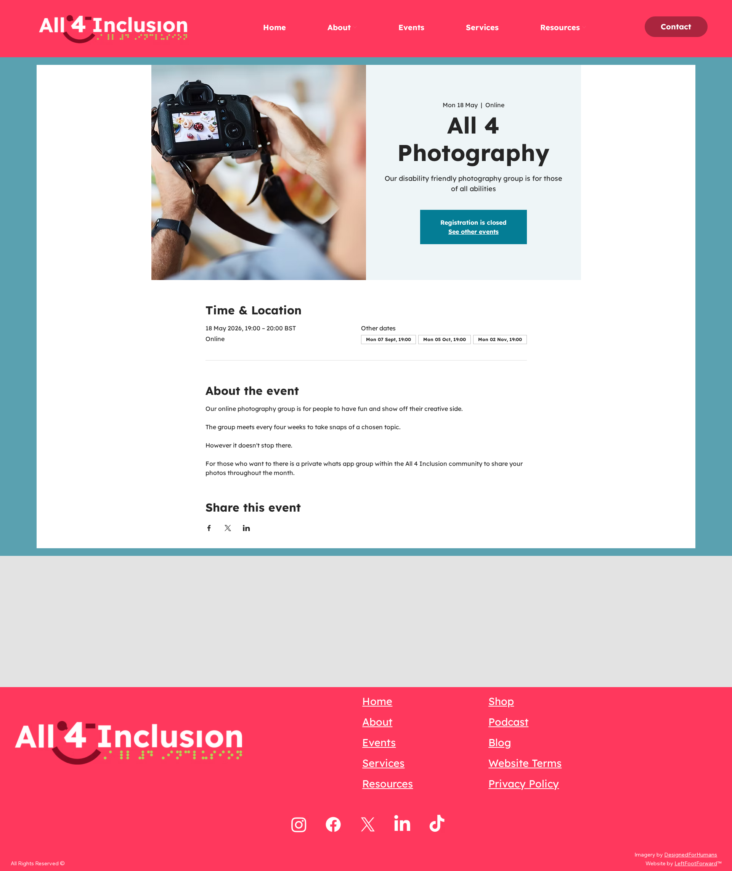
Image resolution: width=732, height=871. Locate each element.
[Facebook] (333, 824)
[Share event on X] (227, 528)
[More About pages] (355, 27)
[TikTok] (437, 824)
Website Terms (525, 763)
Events (379, 742)
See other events (473, 231)
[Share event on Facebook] (209, 528)
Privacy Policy (523, 783)
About (377, 721)
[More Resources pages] (584, 27)
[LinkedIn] (402, 824)
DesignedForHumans (690, 854)
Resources (387, 783)
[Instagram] (299, 824)
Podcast (508, 721)
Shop (501, 701)
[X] (368, 824)
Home (377, 701)
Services (383, 763)
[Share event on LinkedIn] (246, 528)
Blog (499, 742)
